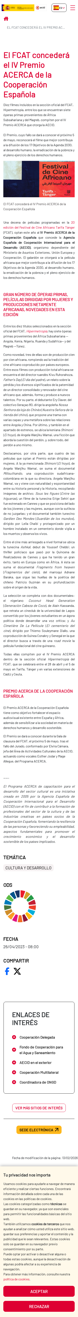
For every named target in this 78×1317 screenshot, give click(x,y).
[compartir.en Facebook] (7, 971)
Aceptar (39, 1291)
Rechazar (39, 1306)
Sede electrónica (36, 1129)
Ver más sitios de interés (39, 1108)
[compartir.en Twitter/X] (17, 971)
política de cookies (16, 1279)
